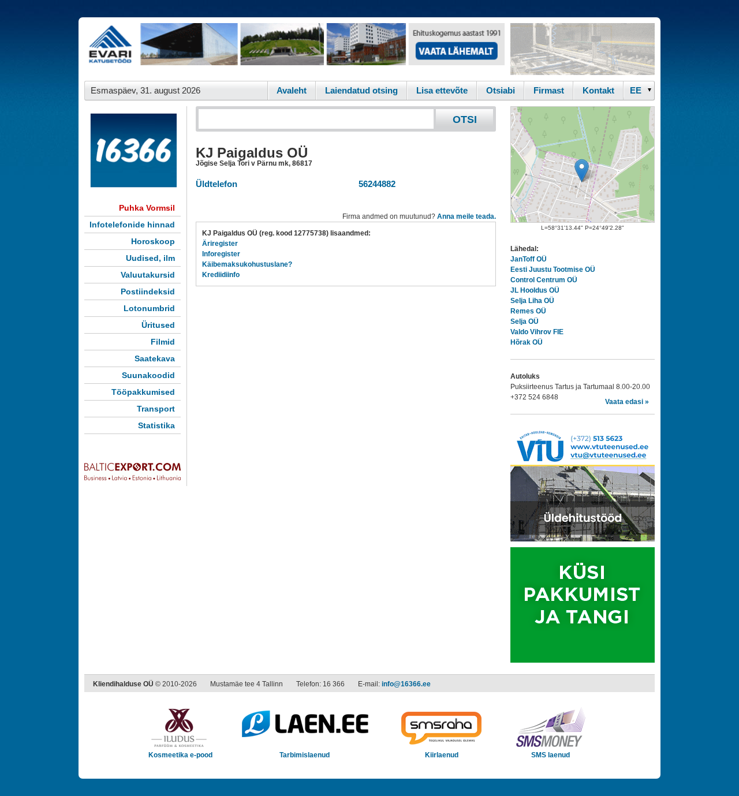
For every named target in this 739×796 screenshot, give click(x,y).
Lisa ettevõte (442, 90)
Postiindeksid (148, 291)
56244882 (374, 184)
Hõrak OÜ (526, 342)
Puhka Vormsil (147, 207)
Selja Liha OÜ (532, 301)
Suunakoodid (148, 375)
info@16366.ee (406, 684)
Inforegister (221, 254)
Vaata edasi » (627, 402)
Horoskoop (153, 241)
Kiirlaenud (441, 755)
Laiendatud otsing (361, 90)
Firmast (548, 90)
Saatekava (155, 358)
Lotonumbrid (149, 308)
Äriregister (220, 244)
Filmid (163, 341)
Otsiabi (500, 90)
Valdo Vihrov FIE (536, 332)
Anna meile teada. (466, 216)
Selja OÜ (524, 321)
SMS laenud (550, 755)
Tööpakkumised (143, 392)
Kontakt (598, 90)
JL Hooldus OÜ (534, 290)
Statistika (156, 425)
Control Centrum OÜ (543, 280)
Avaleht (292, 90)
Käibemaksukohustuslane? (247, 264)
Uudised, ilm (150, 258)
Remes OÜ (528, 311)
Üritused (158, 325)
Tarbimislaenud (304, 755)
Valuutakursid (148, 274)
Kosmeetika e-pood (180, 755)
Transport (156, 408)
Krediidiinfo (221, 275)
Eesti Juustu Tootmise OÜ (552, 270)
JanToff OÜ (528, 259)
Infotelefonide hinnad (132, 224)
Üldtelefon (216, 184)
